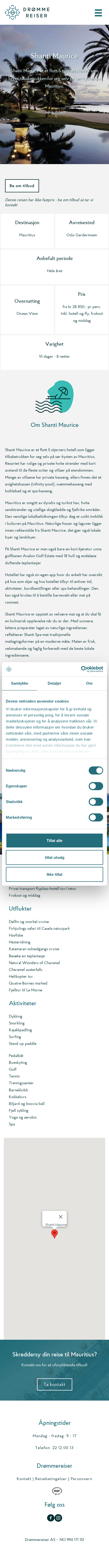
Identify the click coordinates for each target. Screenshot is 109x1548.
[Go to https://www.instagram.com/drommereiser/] (58, 1518)
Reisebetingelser (51, 1478)
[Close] (61, 1217)
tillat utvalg (54, 857)
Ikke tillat (54, 874)
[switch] (96, 786)
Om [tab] (89, 683)
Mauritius (27, 235)
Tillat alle (54, 840)
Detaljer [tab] (55, 683)
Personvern (81, 1478)
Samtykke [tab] (19, 683)
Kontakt (24, 1478)
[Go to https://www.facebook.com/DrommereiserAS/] (51, 1518)
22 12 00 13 (63, 1447)
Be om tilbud (22, 185)
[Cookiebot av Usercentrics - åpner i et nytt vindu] (81, 669)
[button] (54, 1234)
